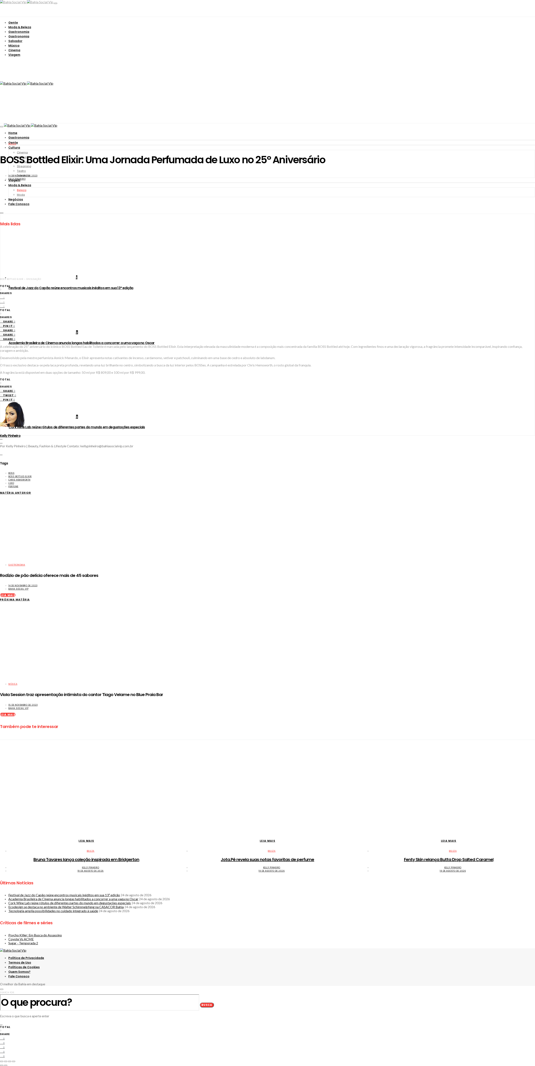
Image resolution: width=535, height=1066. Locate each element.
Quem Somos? (19, 972)
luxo (11, 483)
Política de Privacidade (26, 958)
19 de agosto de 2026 (91, 870)
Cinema (14, 50)
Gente (13, 22)
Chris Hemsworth (19, 479)
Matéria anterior (15, 493)
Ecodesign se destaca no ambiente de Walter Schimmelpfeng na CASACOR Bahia (66, 907)
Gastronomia (18, 32)
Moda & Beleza (19, 27)
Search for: (7, 992)
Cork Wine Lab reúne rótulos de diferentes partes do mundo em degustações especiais (77, 427)
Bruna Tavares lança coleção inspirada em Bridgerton (86, 859)
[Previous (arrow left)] (1, 1065)
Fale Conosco (18, 976)
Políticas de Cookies (24, 967)
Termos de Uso (19, 962)
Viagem (14, 55)
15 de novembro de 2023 (23, 704)
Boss (11, 473)
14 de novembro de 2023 (22, 175)
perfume (13, 486)
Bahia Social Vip (18, 588)
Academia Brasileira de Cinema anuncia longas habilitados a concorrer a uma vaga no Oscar (82, 342)
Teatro (21, 171)
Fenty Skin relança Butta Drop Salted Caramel (448, 859)
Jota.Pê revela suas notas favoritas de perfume (267, 859)
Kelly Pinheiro (16, 179)
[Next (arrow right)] (5, 1065)
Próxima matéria (15, 599)
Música (13, 45)
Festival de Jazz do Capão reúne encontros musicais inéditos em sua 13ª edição (71, 288)
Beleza (12, 143)
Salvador (15, 41)
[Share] (5, 1061)
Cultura (14, 147)
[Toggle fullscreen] (9, 1061)
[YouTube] (1, 442)
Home (12, 133)
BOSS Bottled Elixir (20, 476)
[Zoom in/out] (13, 1061)
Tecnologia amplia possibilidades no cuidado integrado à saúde (53, 911)
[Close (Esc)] (1, 1061)
